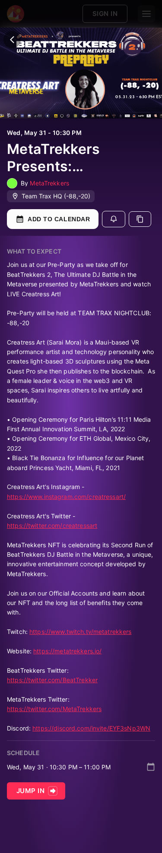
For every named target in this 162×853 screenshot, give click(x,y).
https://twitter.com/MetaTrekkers (54, 708)
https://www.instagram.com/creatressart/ (66, 496)
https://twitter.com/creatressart (52, 525)
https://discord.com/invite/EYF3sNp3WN (91, 728)
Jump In (30, 791)
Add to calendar (59, 219)
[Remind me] (113, 219)
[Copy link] (140, 219)
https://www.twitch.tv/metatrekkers (80, 631)
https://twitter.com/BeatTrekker (52, 680)
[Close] (12, 39)
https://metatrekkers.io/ (67, 651)
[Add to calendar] (150, 766)
